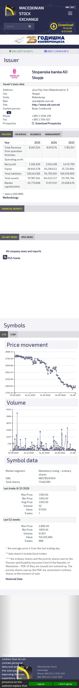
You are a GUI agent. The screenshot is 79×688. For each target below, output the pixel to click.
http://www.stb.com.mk (46, 104)
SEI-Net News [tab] (9, 237)
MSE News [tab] (27, 237)
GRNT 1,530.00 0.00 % (55, 51)
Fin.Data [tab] (6, 134)
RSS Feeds (13, 258)
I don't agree (65, 683)
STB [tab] (4, 334)
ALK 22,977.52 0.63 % (19, 51)
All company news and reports (23, 251)
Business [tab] (35, 134)
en (72, 7)
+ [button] (9, 112)
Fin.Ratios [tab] (20, 134)
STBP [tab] (13, 334)
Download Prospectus (48, 123)
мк (67, 7)
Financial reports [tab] (12, 208)
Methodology (11, 197)
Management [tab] (52, 134)
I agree (40, 683)
